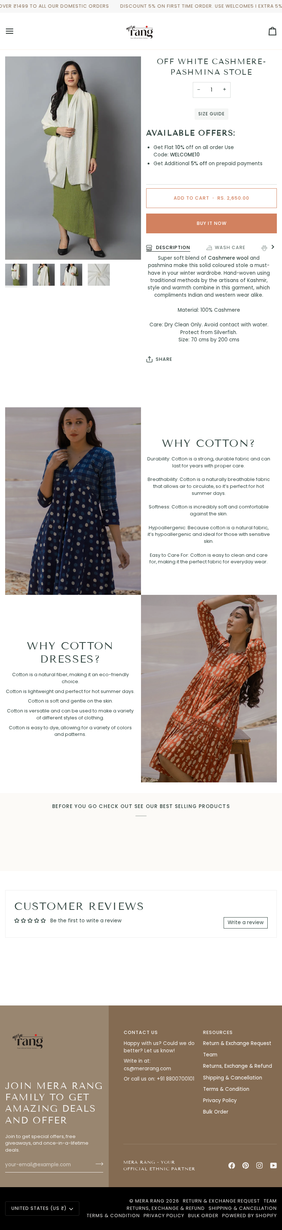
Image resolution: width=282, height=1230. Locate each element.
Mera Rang (149, 1201)
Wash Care (230, 247)
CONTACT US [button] (141, 1032)
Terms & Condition (226, 1089)
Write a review (246, 922)
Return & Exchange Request (237, 1043)
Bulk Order (215, 1111)
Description (172, 247)
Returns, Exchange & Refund (237, 1066)
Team (210, 1054)
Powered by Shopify (249, 1215)
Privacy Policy (220, 1100)
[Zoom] (18, 246)
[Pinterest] (245, 1165)
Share (164, 359)
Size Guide (211, 114)
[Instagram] (259, 1165)
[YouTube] (273, 1165)
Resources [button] (218, 1032)
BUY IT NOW (212, 223)
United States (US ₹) (38, 1208)
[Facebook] (231, 1165)
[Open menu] (16, 31)
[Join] (97, 1164)
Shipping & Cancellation (232, 1077)
